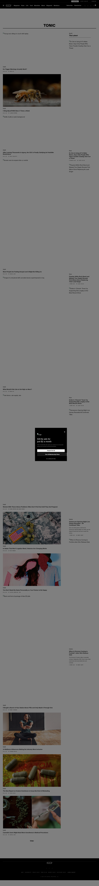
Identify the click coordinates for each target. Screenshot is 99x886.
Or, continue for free (51, 458)
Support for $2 (51, 450)
